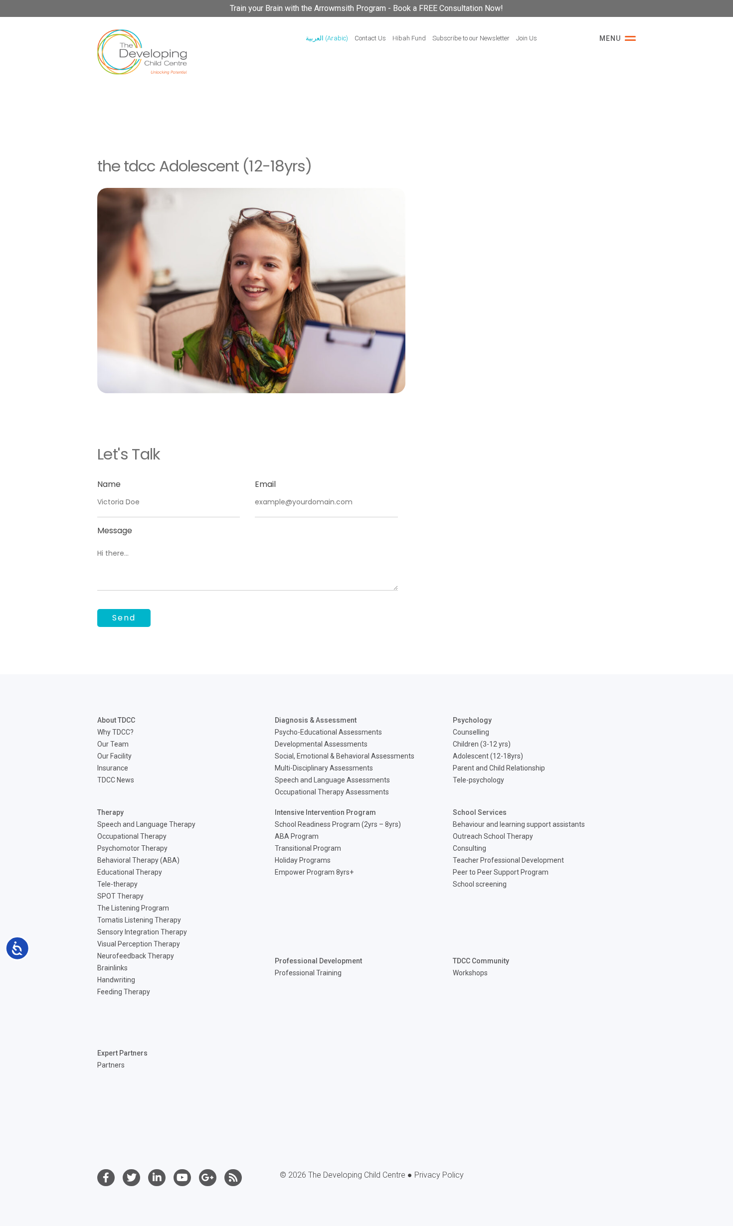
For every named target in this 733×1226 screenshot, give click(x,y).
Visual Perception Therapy (138, 944)
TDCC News (115, 780)
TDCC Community (481, 961)
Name (109, 484)
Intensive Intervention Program (325, 812)
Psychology (472, 720)
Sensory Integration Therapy (142, 932)
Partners (111, 1065)
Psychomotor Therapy (132, 848)
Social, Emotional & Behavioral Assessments (344, 756)
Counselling (471, 732)
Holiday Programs (303, 860)
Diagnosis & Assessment (316, 720)
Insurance (112, 768)
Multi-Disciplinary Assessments (324, 768)
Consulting (469, 848)
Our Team (113, 744)
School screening (480, 884)
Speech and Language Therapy (146, 824)
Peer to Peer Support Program (501, 872)
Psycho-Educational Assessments (328, 732)
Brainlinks (112, 968)
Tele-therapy (117, 884)
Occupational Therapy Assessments (332, 792)
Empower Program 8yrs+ (314, 872)
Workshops (470, 973)
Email (265, 484)
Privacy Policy (439, 1175)
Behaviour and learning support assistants (519, 824)
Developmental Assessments (321, 744)
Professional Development (318, 961)
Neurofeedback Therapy (135, 956)
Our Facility (114, 756)
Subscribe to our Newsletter (471, 38)
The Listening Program (133, 908)
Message (114, 530)
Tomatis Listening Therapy (139, 920)
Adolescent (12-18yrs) (488, 756)
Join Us (526, 38)
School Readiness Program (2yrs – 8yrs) (338, 824)
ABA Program (297, 836)
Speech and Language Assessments (332, 780)
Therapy (110, 812)
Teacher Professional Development (508, 860)
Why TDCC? (115, 732)
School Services (480, 812)
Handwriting (116, 980)
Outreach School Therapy (493, 836)
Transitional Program (308, 848)
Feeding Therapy (123, 992)
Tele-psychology (478, 780)
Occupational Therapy (132, 836)
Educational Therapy (129, 872)
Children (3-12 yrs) (482, 744)
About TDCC (116, 720)
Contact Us (370, 38)
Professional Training (308, 973)
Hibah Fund (409, 38)
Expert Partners (122, 1053)
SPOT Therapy (120, 896)
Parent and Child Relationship (499, 768)
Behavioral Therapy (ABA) (138, 860)
